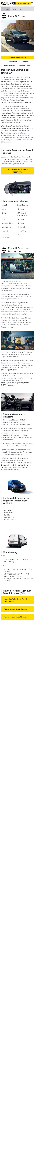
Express (20, 9)
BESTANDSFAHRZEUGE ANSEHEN (17, 170)
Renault (13, 9)
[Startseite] (8, 3)
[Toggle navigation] (32, 3)
